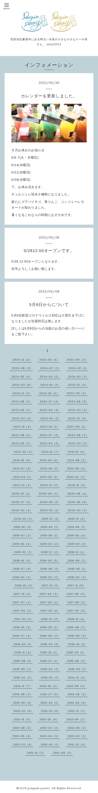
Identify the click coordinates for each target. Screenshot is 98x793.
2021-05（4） (77, 468)
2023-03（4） (78, 410)
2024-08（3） (22, 368)
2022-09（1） (77, 426)
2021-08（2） (77, 460)
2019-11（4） (77, 518)
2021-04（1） (22, 477)
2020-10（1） (21, 493)
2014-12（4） (77, 677)
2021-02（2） (77, 477)
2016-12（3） (50, 619)
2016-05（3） (77, 635)
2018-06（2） (50, 568)
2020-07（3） (21, 502)
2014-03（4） (77, 702)
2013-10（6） (49, 719)
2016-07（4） (22, 635)
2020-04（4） (21, 510)
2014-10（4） (49, 686)
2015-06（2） (77, 661)
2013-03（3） (77, 736)
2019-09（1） (50, 527)
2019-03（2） (50, 544)
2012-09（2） (63, 752)
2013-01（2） (50, 744)
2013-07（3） (50, 727)
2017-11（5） (76, 585)
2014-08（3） (23, 694)
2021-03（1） (49, 477)
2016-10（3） (22, 627)
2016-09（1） (49, 627)
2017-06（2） (50, 602)
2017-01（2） (23, 619)
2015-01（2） (50, 677)
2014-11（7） (23, 686)
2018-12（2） (50, 552)
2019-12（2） (50, 518)
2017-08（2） (77, 594)
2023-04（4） (50, 410)
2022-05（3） (21, 443)
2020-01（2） (23, 518)
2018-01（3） (24, 585)
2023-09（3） (77, 393)
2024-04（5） (50, 376)
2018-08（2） (77, 560)
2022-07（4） (50, 435)
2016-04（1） (23, 644)
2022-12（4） (78, 418)
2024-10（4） (49, 359)
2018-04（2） (22, 577)
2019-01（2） (23, 552)
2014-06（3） (77, 694)
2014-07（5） (50, 694)
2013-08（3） (23, 727)
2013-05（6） (22, 736)
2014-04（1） (50, 702)
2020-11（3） (77, 485)
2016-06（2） (50, 635)
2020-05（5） (77, 502)
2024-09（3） (77, 359)
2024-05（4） (21, 376)
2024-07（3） (50, 368)
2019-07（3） (23, 535)
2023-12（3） (78, 384)
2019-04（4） (22, 544)
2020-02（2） (78, 510)
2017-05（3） (77, 602)
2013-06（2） (77, 727)
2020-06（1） (50, 502)
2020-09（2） (49, 493)
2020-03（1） (50, 510)
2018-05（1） (77, 568)
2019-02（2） (77, 544)
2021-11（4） (77, 451)
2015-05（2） (23, 669)
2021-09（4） (50, 460)
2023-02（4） (22, 418)
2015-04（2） (50, 669)
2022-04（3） (50, 443)
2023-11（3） (22, 393)
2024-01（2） (50, 384)
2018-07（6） (23, 568)
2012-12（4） (77, 744)
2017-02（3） (77, 610)
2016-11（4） (76, 619)
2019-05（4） (77, 535)
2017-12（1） (50, 585)
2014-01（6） (50, 711)
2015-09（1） (76, 652)
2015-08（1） (23, 661)
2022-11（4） (22, 426)
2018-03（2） (50, 577)
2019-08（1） (77, 527)
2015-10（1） (49, 652)
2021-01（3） (22, 485)
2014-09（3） (76, 686)
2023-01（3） (50, 418)
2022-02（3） (78, 443)
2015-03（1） (77, 669)
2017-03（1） (49, 610)
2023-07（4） (50, 401)
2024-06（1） (78, 368)
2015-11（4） (23, 652)
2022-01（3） (24, 451)
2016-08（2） (77, 627)
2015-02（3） (23, 677)
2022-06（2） (78, 435)
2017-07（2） (22, 602)
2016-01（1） (77, 644)
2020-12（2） (50, 485)
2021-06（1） (49, 468)
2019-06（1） (49, 535)
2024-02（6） (22, 384)
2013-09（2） (76, 719)
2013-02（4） (23, 744)
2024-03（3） (78, 376)
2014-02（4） (23, 711)
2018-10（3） (22, 560)
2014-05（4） (23, 702)
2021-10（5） (22, 460)
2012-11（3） (36, 752)
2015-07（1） (49, 661)
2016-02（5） (50, 644)
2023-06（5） (78, 401)
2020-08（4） (77, 493)
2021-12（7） (50, 451)
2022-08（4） (21, 435)
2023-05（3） (21, 410)
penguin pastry (39, 788)
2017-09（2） (49, 594)
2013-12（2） (77, 711)
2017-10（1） (22, 594)
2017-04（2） (23, 610)
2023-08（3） (21, 401)
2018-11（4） (76, 552)
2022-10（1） (49, 426)
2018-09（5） (50, 560)
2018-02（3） (77, 577)
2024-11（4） (22, 359)
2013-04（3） (50, 736)
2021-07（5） (23, 468)
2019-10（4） (23, 527)
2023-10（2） (49, 393)
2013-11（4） (22, 719)
